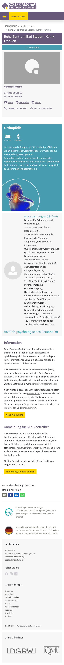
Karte (10, 102)
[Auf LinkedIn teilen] (16, 495)
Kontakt (8, 616)
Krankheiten (10, 407)
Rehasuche (19, 16)
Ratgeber (28, 404)
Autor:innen (10, 594)
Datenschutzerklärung (14, 556)
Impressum (10, 550)
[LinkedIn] (16, 574)
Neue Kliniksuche (14, 414)
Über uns (9, 591)
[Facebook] (6, 574)
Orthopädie (33, 47)
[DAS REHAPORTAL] (19, 5)
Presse (7, 603)
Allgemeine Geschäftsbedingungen (20, 553)
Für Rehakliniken (12, 597)
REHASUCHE (11, 26)
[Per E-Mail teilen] (4, 495)
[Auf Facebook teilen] (10, 495)
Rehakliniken (33, 393)
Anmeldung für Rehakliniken (20, 471)
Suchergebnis (27, 26)
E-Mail (38, 102)
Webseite (24, 102)
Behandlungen (28, 407)
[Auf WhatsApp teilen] (22, 495)
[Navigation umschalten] (5, 16)
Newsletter (9, 613)
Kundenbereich (11, 600)
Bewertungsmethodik (26, 168)
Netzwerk (9, 610)
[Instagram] (11, 574)
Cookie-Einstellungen (14, 559)
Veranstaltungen (12, 606)
